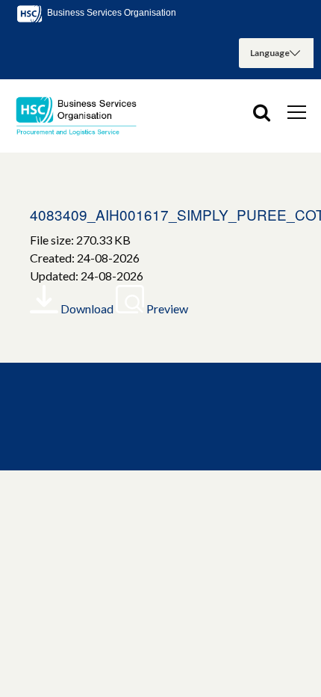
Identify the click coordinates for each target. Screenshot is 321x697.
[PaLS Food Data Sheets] (82, 116)
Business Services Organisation (110, 12)
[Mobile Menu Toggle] (296, 111)
